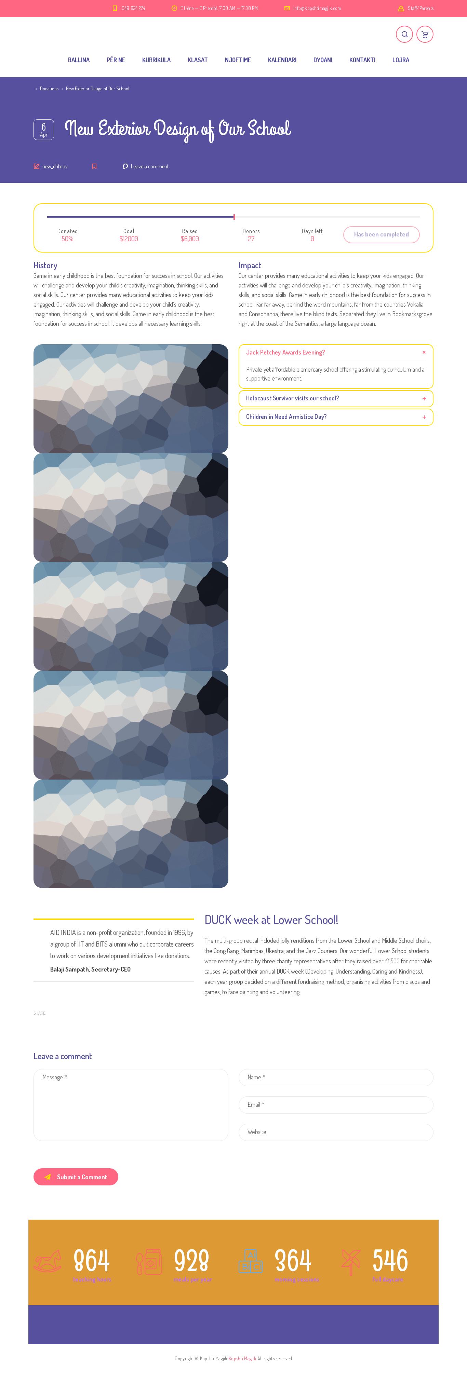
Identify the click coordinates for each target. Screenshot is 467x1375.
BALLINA (79, 60)
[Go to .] (34, 88)
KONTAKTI (362, 60)
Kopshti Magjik (242, 1358)
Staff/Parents (420, 8)
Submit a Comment (82, 1177)
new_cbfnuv (55, 166)
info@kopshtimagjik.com (317, 8)
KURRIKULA (156, 60)
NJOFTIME (238, 60)
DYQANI (322, 60)
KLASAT (198, 60)
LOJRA (400, 60)
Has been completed (381, 234)
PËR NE (116, 60)
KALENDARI (282, 60)
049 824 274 (133, 8)
